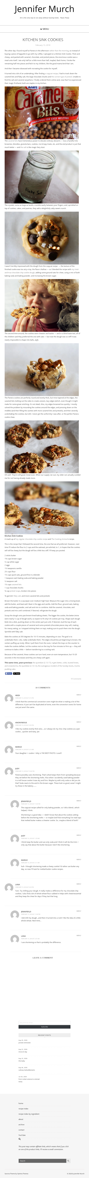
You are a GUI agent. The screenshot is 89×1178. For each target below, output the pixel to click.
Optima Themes (22, 1174)
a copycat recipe (51, 73)
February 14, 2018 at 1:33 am (30, 838)
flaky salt (17, 596)
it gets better (57, 662)
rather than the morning (59, 50)
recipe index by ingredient (29, 1114)
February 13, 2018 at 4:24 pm (24, 887)
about (21, 1119)
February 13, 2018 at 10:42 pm (24, 771)
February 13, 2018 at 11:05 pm (30, 804)
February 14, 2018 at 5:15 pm (24, 698)
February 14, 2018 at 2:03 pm (24, 725)
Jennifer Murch (44, 8)
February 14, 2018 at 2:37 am (30, 938)
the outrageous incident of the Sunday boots (55, 666)
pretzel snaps (15, 591)
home (21, 1103)
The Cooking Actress (59, 539)
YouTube (22, 1135)
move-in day (23, 1052)
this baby (22, 1061)
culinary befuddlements (27, 1070)
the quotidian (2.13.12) (28, 666)
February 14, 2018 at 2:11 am (30, 863)
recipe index (23, 1108)
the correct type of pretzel (61, 77)
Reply (79, 695)
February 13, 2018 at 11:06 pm (30, 914)
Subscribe (44, 1027)
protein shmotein (25, 1043)
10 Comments (76, 679)
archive (21, 1124)
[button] (44, 1139)
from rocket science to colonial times (29, 1080)
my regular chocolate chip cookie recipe (32, 539)
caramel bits (13, 141)
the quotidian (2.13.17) (42, 662)
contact (21, 1130)
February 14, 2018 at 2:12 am (24, 749)
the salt (23, 147)
